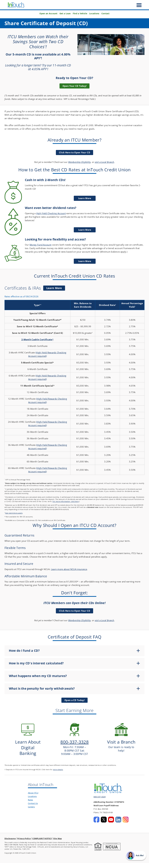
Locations (94, 13)
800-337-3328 (99, 796)
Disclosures (10, 838)
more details (58, 769)
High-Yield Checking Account (51, 213)
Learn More (55, 288)
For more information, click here (66, 501)
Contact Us (33, 803)
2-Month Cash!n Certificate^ (37, 339)
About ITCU (33, 793)
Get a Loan (65, 13)
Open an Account (48, 13)
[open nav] (138, 5)
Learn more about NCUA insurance (69, 569)
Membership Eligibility (79, 162)
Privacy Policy (24, 838)
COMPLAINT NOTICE (42, 838)
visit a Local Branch (104, 162)
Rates (30, 799)
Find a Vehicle (80, 13)
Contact (105, 13)
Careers (31, 806)
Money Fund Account (40, 244)
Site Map (57, 838)
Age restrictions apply (14, 513)
